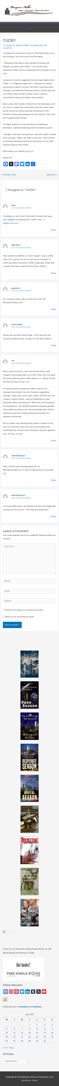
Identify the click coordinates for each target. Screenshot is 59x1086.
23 (37, 1037)
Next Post (52, 175)
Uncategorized (36, 45)
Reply (53, 230)
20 (14, 1037)
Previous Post (8, 175)
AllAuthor (37, 1007)
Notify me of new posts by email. (19, 617)
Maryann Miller (22, 45)
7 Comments (8, 45)
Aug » (11, 1047)
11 (52, 1029)
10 (45, 1029)
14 (22, 1033)
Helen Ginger (16, 324)
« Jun (5, 1047)
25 (52, 1037)
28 (22, 1041)
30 (37, 1041)
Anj (12, 361)
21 (22, 1037)
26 (6, 1041)
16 (37, 1033)
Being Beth (15, 245)
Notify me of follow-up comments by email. (24, 610)
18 (52, 1033)
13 (14, 1033)
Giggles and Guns (10, 223)
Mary (13, 205)
